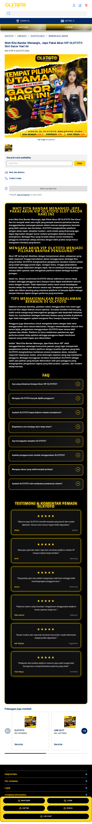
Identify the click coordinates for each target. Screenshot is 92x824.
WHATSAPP (25, 801)
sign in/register (23, 195)
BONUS (69, 809)
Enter (79, 163)
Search (8, 13)
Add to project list (48, 188)
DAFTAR (23, 27)
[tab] (25, 753)
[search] (46, 13)
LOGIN (69, 27)
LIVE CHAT (47, 816)
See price (18, 744)
